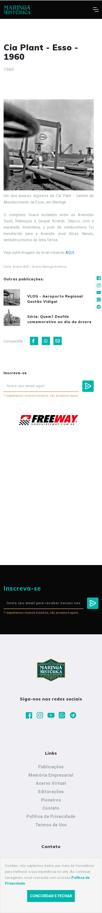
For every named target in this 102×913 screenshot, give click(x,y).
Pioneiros (51, 799)
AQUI (69, 252)
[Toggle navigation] (95, 9)
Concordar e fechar (51, 896)
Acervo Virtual (51, 783)
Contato (51, 808)
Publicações (51, 766)
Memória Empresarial (50, 775)
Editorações (51, 791)
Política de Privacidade (51, 816)
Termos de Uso (51, 824)
